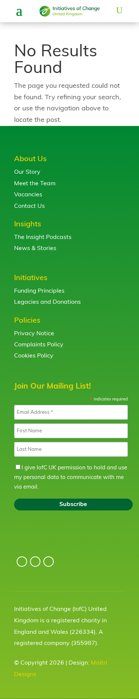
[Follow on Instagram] (22, 561)
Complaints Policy (38, 345)
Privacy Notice (34, 334)
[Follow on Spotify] (48, 561)
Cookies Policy (33, 356)
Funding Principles (39, 291)
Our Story (27, 172)
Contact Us (29, 206)
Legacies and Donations (47, 302)
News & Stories (35, 249)
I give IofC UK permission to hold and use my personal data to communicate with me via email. (70, 477)
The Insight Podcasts (43, 237)
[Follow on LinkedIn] (35, 561)
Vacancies (28, 195)
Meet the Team (35, 184)
